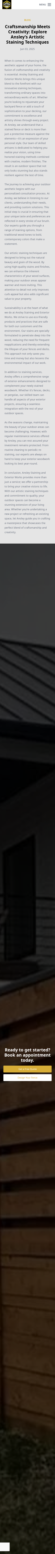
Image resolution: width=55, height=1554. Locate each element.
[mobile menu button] (49, 4)
